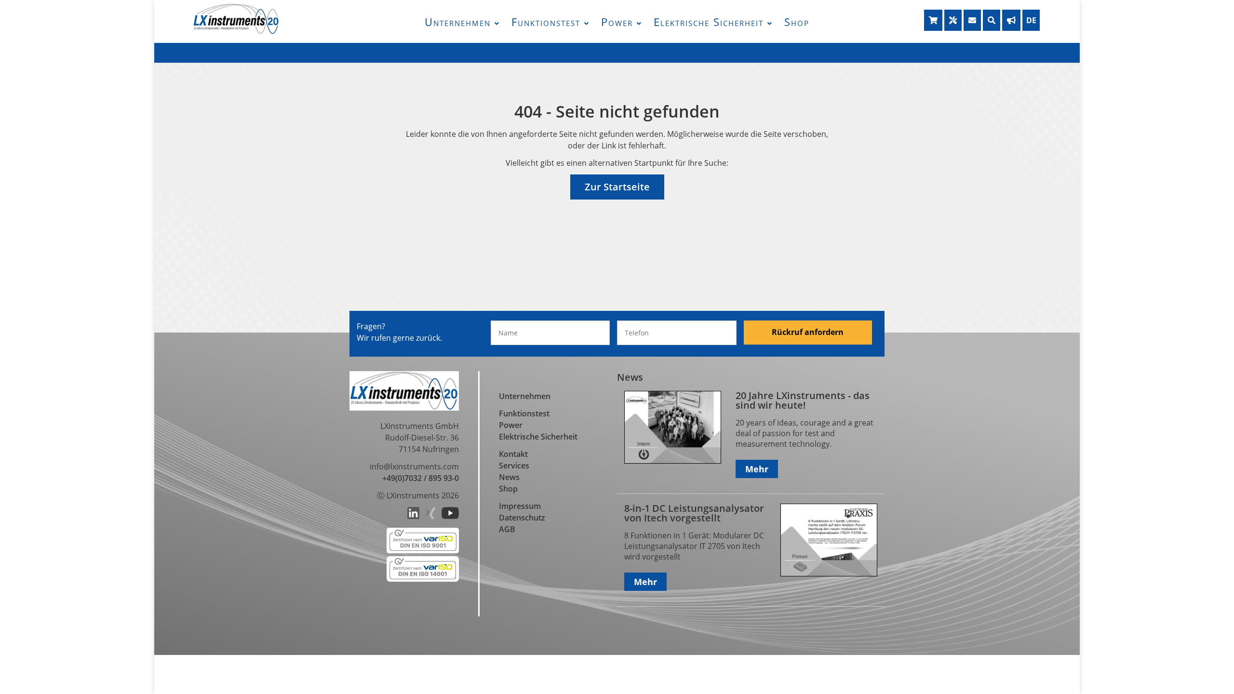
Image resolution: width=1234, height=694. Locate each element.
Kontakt (513, 454)
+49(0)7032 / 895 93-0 (420, 478)
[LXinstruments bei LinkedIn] (413, 516)
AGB (507, 529)
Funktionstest (545, 21)
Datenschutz (522, 517)
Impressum (520, 506)
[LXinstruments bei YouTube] (450, 516)
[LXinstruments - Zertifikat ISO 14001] (423, 579)
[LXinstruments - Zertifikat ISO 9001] (423, 550)
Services (514, 465)
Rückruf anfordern (808, 332)
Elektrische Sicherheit (709, 21)
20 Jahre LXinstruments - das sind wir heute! (803, 400)
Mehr (756, 469)
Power (617, 21)
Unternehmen (458, 21)
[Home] (236, 32)
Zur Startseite (617, 186)
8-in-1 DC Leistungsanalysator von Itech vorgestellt (694, 513)
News (509, 477)
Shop (796, 21)
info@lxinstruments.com (414, 466)
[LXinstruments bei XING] (430, 516)
